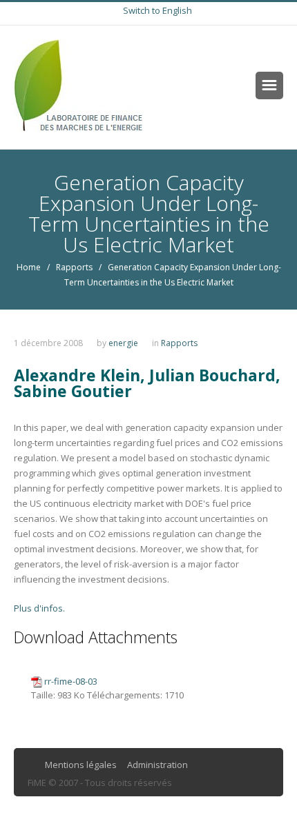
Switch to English (157, 10)
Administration (157, 764)
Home (29, 267)
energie (123, 343)
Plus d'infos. (39, 608)
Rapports (74, 267)
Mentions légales (81, 764)
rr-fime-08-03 (70, 681)
